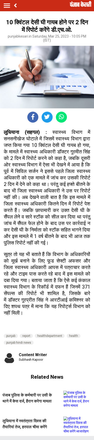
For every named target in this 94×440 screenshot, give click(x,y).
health (73, 336)
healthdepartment (49, 336)
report (26, 336)
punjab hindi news (18, 342)
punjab (10, 336)
